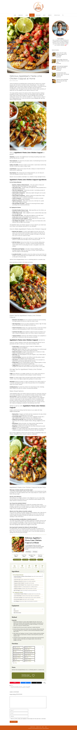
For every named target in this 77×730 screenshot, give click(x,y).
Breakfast (20, 15)
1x (38, 571)
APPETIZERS (38, 15)
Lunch (26, 15)
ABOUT (44, 15)
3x (41, 571)
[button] (42, 574)
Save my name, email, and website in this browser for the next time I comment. (28, 718)
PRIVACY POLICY (57, 15)
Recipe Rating (13, 694)
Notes (42, 567)
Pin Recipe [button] (35, 551)
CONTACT (50, 15)
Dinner (32, 15)
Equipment (22, 567)
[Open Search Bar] (63, 15)
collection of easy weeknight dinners (37, 176)
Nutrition (36, 567)
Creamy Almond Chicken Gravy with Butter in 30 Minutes (20, 687)
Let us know (24, 676)
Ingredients (14, 567)
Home (15, 15)
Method (29, 567)
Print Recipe (28, 551)
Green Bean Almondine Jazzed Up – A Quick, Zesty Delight (20, 686)
